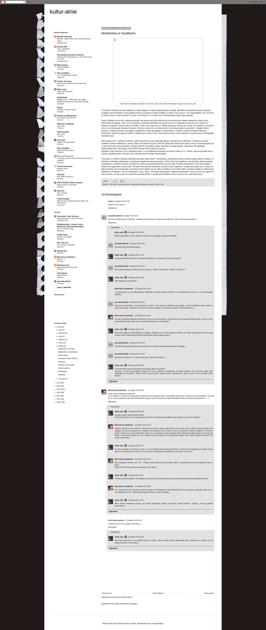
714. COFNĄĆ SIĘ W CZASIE (67, 75)
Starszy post (209, 593)
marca (61, 343)
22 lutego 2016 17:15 (136, 255)
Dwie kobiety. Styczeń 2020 (66, 118)
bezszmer (61, 191)
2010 (59, 399)
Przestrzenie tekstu (64, 166)
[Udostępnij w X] (118, 181)
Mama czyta (61, 89)
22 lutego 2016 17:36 (137, 266)
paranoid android (114, 216)
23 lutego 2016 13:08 (136, 278)
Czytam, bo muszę (64, 81)
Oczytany (60, 174)
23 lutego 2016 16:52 (137, 302)
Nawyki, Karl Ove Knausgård (66, 185)
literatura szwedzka (148, 184)
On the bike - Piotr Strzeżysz (68, 216)
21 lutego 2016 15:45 (122, 201)
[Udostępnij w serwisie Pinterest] (124, 181)
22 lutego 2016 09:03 (136, 412)
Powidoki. (62, 375)
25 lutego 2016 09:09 (136, 365)
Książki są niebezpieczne (67, 116)
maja (60, 336)
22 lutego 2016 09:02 (136, 232)
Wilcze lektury (62, 65)
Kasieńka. (62, 362)
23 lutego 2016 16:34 (143, 459)
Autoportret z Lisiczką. (66, 349)
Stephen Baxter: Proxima (65, 150)
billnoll (133, 623)
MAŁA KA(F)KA (63, 73)
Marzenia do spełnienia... (124, 289)
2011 (59, 396)
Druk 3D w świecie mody (65, 228)
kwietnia (61, 340)
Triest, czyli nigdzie (63, 49)
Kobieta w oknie (62, 168)
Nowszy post (107, 593)
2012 (59, 392)
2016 (110, 184)
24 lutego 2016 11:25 (136, 500)
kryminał (120, 184)
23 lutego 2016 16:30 (143, 289)
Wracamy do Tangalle (64, 237)
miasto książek (63, 132)
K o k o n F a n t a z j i (65, 156)
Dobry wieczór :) (62, 275)
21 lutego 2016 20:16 (130, 216)
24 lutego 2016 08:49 (143, 486)
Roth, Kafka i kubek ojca (65, 176)
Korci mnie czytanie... (116, 520)
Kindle (115, 184)
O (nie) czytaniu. (64, 368)
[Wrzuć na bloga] (116, 181)
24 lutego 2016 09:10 (143, 316)
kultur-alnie (63, 12)
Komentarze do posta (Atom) (121, 597)
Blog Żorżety (62, 251)
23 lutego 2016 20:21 (136, 475)
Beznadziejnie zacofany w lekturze (70, 55)
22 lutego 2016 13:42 (137, 244)
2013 (59, 389)
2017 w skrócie (62, 193)
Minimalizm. (62, 371)
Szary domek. (63, 355)
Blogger (160, 623)
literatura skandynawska (132, 184)
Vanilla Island (62, 235)
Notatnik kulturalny (64, 37)
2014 (59, 386)
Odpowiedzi (115, 228)
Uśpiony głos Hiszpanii (64, 91)
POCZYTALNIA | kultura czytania (69, 183)
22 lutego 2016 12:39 (143, 425)
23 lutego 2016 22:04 (134, 520)
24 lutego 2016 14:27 (137, 354)
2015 (59, 383)
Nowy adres (61, 126)
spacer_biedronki (64, 287)
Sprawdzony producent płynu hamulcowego (71, 83)
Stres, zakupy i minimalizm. (66, 245)
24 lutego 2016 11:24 (136, 329)
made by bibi (62, 47)
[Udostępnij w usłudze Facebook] (121, 181)
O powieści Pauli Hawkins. (68, 358)
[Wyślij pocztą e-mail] (113, 181)
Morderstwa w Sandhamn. (68, 352)
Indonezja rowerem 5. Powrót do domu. (70, 218)
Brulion (60, 108)
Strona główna (158, 593)
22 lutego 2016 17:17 (136, 446)
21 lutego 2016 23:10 (136, 390)
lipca (60, 330)
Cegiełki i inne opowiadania (66, 142)
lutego (61, 346)
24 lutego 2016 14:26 (137, 343)
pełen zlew (61, 140)
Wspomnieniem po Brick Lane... (67, 267)
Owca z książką (63, 148)
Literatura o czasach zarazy (66, 109)
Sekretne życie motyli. (66, 365)
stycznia (61, 379)
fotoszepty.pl (62, 273)
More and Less (63, 243)
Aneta (110, 201)
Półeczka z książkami (65, 124)
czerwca (61, 333)
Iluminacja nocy (63, 265)
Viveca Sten (160, 184)
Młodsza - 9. (61, 259)
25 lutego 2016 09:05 (136, 537)
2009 (59, 402)
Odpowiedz (112, 208)
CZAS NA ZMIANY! (63, 67)
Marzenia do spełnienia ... (67, 257)
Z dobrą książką (63, 199)
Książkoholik (62, 97)
